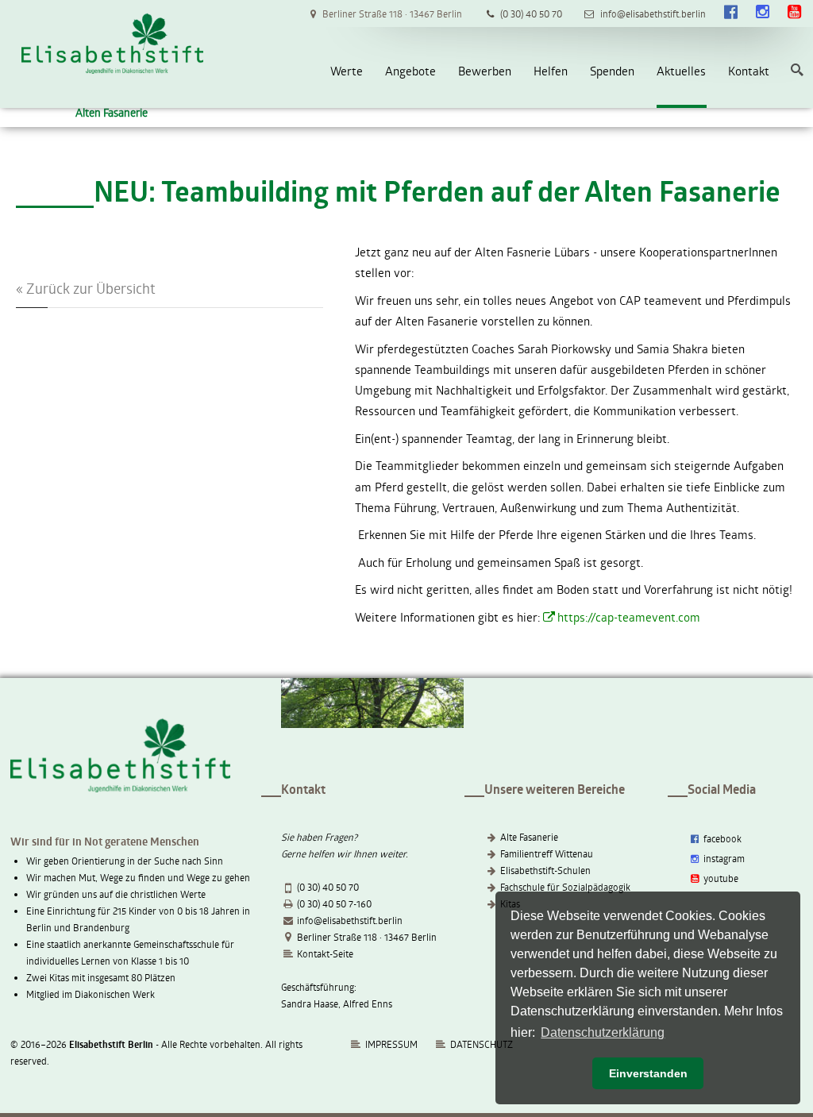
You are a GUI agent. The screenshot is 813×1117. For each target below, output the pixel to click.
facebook (721, 838)
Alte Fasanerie (529, 836)
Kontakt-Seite (325, 953)
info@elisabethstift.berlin (350, 920)
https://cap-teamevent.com (628, 617)
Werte (346, 71)
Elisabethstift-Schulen (545, 870)
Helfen (551, 71)
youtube (719, 878)
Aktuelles (681, 71)
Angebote (410, 71)
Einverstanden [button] (648, 1073)
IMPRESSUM (390, 1044)
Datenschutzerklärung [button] (603, 1032)
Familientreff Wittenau (546, 853)
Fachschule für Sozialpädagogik (565, 886)
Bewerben (484, 71)
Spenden (612, 71)
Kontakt (748, 71)
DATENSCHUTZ (481, 1044)
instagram (723, 858)
